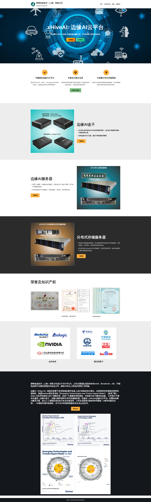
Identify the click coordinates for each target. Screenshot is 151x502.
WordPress (81, 500)
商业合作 (75, 408)
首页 (101, 4)
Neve (68, 500)
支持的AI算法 (75, 90)
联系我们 (118, 4)
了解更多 (70, 39)
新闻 (113, 4)
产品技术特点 (107, 4)
